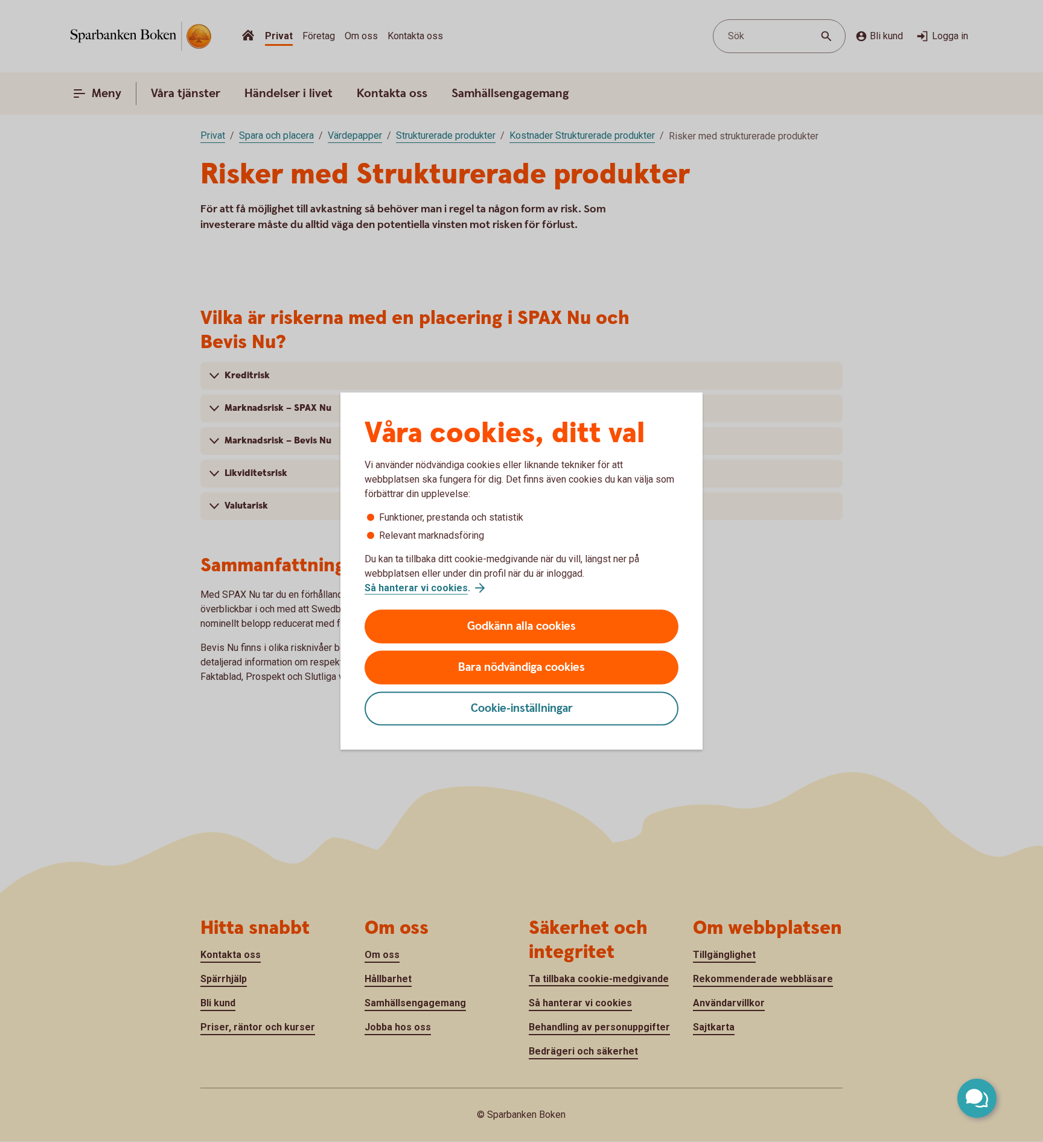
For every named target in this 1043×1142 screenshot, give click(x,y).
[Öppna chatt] (977, 1098)
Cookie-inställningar (522, 708)
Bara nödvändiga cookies (521, 667)
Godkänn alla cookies (521, 626)
